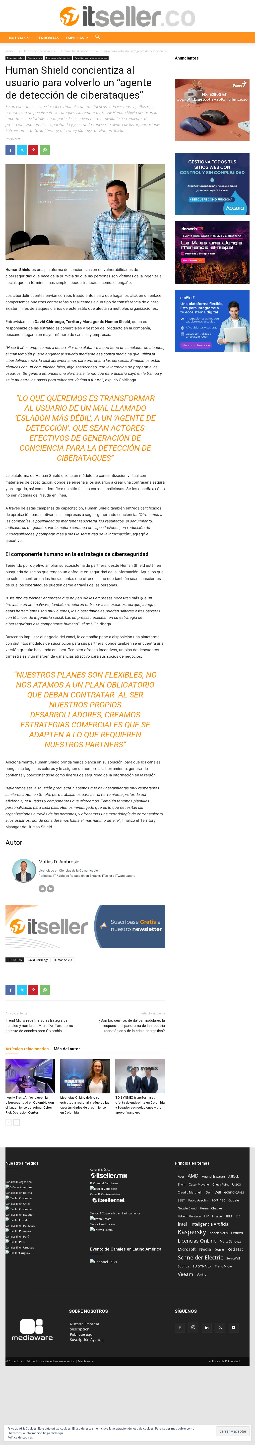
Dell (208, 1192)
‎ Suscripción (79, 1329)
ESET (181, 1200)
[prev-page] (8, 1122)
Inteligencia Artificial (210, 1224)
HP (206, 1216)
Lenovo (237, 1232)
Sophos (183, 1266)
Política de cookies (20, 1437)
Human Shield (63, 960)
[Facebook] (10, 150)
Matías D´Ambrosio (59, 861)
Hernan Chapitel (211, 1208)
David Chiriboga (37, 960)
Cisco (236, 1184)
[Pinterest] (33, 150)
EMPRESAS (75, 37)
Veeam (185, 1274)
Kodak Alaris (218, 1233)
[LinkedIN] (50, 888)
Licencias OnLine (197, 1240)
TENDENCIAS (48, 37)
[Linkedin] (207, 1328)
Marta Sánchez (230, 1241)
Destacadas (35, 58)
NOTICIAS (17, 37)
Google (233, 1200)
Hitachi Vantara (189, 1216)
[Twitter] (22, 150)
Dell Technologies (229, 1192)
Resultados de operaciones (36, 51)
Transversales (15, 58)
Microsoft (187, 1249)
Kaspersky (192, 1231)
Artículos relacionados (27, 1048)
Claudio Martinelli (190, 1192)
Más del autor (67, 1048)
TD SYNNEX (201, 1266)
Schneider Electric (200, 1257)
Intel (182, 1224)
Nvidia (205, 1249)
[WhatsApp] (45, 150)
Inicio (9, 51)
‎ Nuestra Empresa (84, 1323)
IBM (229, 1216)
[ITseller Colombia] (127, 16)
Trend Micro (223, 1266)
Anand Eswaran (213, 1176)
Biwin (181, 1184)
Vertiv (201, 1274)
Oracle (219, 1249)
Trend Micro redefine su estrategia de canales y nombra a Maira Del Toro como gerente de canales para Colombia (39, 1025)
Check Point (220, 1184)
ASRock (233, 1176)
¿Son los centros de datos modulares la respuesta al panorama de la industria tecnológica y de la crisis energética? (132, 1025)
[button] (98, 38)
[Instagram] (193, 1327)
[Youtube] (234, 1328)
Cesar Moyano (199, 1184)
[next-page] (16, 1122)
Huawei (217, 1216)
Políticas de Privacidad (224, 1361)
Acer (181, 1176)
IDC (238, 1216)
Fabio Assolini (198, 1200)
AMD (193, 1176)
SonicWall (233, 1258)
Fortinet (218, 1200)
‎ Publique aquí (81, 1334)
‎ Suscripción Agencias (87, 1339)
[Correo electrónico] (42, 888)
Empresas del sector (58, 58)
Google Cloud (187, 1208)
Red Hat (235, 1249)
